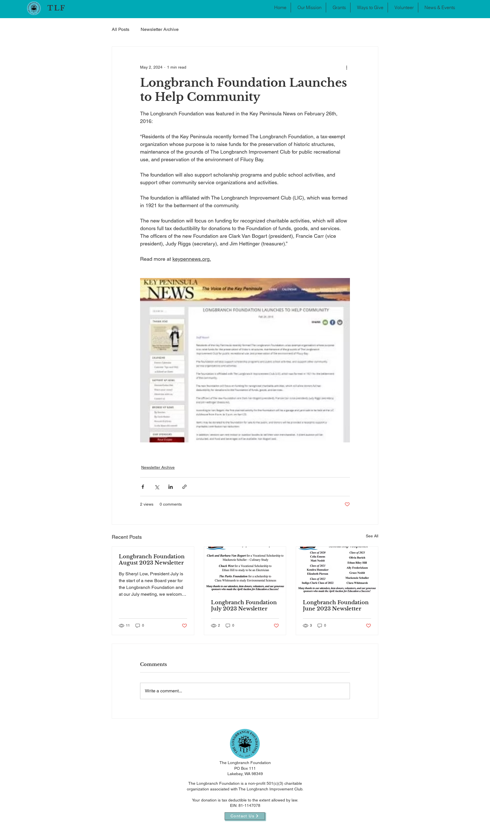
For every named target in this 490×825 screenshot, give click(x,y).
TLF (56, 8)
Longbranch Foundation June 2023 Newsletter (336, 605)
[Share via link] (184, 486)
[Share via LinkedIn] (170, 486)
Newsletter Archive (160, 29)
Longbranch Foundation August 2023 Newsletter (152, 559)
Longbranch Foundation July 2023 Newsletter (244, 605)
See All (372, 536)
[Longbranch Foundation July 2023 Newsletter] (245, 570)
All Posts (120, 29)
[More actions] (346, 67)
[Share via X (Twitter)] (156, 486)
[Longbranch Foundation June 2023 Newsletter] (337, 570)
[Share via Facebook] (142, 486)
